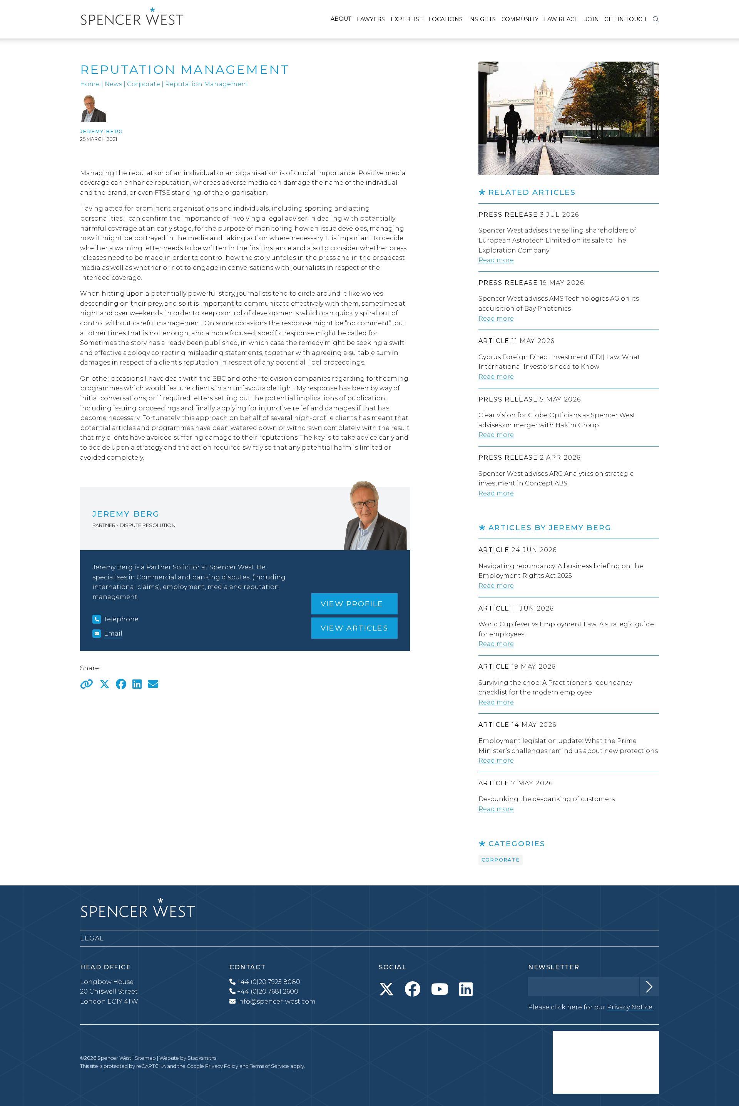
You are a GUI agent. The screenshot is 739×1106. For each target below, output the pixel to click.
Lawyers (371, 19)
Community (520, 19)
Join (592, 19)
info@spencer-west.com (276, 1001)
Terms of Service (269, 1066)
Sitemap (145, 1058)
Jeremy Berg (101, 131)
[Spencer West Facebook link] (412, 989)
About (341, 18)
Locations (445, 19)
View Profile (352, 603)
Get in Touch (625, 19)
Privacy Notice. (630, 1007)
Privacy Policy (221, 1066)
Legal (92, 938)
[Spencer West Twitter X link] (386, 989)
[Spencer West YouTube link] (439, 989)
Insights (482, 19)
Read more (496, 260)
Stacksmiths (201, 1058)
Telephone (121, 619)
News (113, 84)
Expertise (407, 19)
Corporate (143, 84)
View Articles (354, 627)
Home (90, 84)
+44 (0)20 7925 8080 (268, 982)
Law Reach (561, 19)
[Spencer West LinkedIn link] (466, 989)
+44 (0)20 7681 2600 (267, 991)
